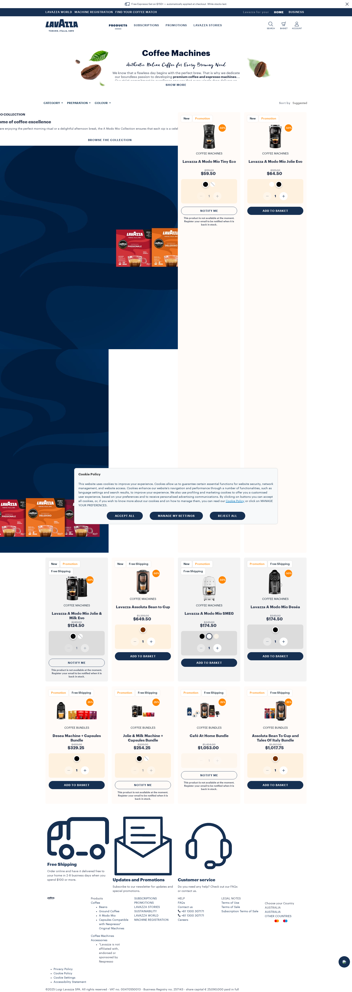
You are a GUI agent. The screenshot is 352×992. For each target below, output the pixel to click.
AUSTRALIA (273, 912)
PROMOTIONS (144, 902)
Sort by (284, 103)
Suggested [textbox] (300, 103)
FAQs (181, 902)
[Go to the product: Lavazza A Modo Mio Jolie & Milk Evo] (77, 600)
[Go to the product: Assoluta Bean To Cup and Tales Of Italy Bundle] (275, 722)
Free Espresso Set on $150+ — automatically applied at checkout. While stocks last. (179, 4)
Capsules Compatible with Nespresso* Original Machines (113, 924)
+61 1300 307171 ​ (193, 915)
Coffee (95, 902)
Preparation (77, 103)
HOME (279, 12)
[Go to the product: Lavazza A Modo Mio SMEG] (209, 600)
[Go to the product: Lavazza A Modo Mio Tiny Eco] (209, 148)
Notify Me (209, 210)
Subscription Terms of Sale (239, 911)
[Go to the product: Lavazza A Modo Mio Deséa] (275, 594)
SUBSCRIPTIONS (145, 898)
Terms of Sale (230, 907)
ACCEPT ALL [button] (125, 515)
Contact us (185, 907)
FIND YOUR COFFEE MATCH (136, 12)
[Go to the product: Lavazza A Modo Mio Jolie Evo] (275, 148)
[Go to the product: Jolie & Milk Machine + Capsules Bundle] (143, 722)
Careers (183, 920)
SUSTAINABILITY (145, 911)
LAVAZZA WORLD (58, 12)
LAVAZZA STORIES (147, 907)
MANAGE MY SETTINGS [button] (176, 515)
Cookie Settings (64, 977)
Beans (103, 907)
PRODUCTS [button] (118, 25)
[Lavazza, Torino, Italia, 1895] (61, 25)
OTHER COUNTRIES (278, 916)
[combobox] (299, 103)
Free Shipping (62, 864)
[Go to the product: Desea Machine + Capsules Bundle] (77, 722)
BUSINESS (296, 12)
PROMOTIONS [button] (176, 25)
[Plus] (283, 196)
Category (52, 103)
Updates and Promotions (139, 880)
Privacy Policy (63, 969)
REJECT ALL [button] (227, 515)
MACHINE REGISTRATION (94, 12)
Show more (176, 84)
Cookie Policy (63, 973)
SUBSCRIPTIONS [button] (146, 25)
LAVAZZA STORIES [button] (208, 25)
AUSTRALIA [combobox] (273, 907)
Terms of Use (230, 902)
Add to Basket (275, 210)
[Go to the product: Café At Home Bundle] (209, 722)
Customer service (196, 880)
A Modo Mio (107, 915)
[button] (347, 4)
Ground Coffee (109, 911)
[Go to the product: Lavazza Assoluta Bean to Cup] (143, 594)
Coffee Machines (102, 936)
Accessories (99, 940)
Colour (101, 103)
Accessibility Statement (70, 982)
